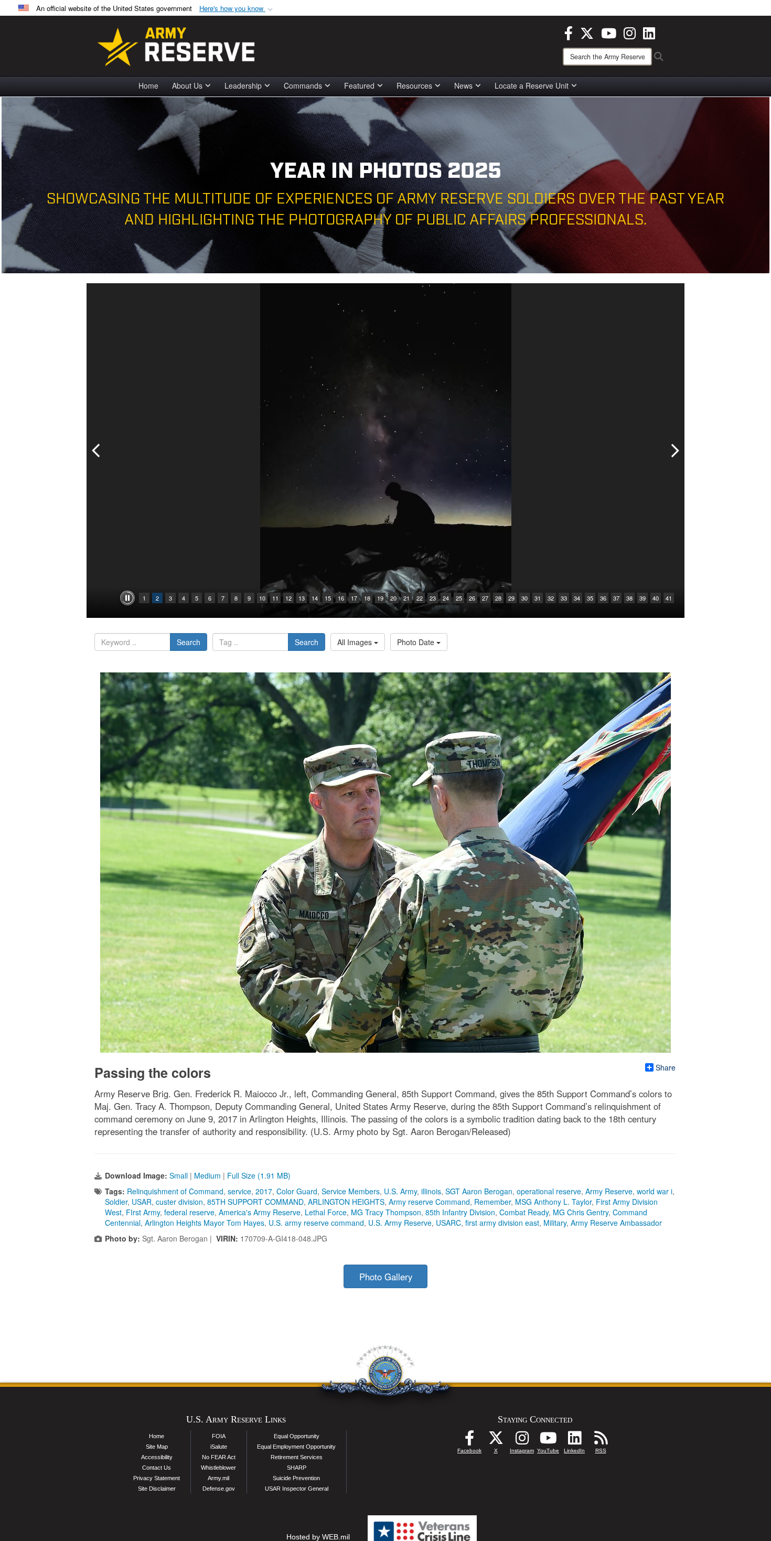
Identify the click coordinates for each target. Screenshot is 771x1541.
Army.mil (218, 1478)
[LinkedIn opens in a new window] (649, 32)
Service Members (351, 1191)
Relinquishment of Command (175, 1191)
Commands (303, 85)
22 (419, 598)
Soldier (116, 1201)
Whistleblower (218, 1467)
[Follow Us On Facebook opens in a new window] (469, 1441)
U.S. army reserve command (316, 1222)
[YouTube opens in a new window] (608, 32)
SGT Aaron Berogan (478, 1191)
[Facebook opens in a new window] (568, 32)
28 (498, 598)
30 (524, 598)
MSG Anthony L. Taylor (553, 1201)
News (463, 85)
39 (642, 598)
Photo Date (416, 642)
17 (354, 598)
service (239, 1191)
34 (577, 598)
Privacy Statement (156, 1478)
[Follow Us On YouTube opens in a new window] (548, 1441)
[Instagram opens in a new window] (630, 32)
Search (188, 642)
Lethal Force (326, 1212)
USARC (448, 1222)
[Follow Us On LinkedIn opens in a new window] (574, 1441)
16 (341, 598)
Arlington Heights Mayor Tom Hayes (204, 1222)
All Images (355, 642)
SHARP (296, 1467)
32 (551, 598)
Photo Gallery (385, 1276)
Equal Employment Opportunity (296, 1446)
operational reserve (549, 1191)
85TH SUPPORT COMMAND (255, 1201)
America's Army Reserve (260, 1212)
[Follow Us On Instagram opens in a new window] (522, 1441)
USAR (142, 1201)
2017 (263, 1191)
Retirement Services (297, 1457)
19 (380, 598)
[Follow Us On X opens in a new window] (496, 1441)
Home (148, 85)
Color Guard (296, 1191)
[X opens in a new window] (587, 32)
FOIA (219, 1436)
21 (406, 598)
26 (472, 598)
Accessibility (157, 1457)
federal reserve (189, 1212)
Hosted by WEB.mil (318, 1537)
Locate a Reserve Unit (532, 85)
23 (433, 598)
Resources (414, 85)
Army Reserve (609, 1191)
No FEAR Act (218, 1457)
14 (315, 598)
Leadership (243, 85)
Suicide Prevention (296, 1478)
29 (511, 598)
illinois (431, 1191)
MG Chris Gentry (580, 1212)
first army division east (502, 1222)
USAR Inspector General (296, 1488)
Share (666, 1067)
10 (262, 598)
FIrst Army (143, 1212)
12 (288, 598)
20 (393, 598)
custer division (179, 1201)
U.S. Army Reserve (400, 1222)
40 (655, 598)
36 (603, 598)
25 (459, 598)
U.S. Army (400, 1191)
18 (367, 598)
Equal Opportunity (296, 1436)
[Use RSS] (600, 1441)
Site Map (157, 1446)
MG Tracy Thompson (386, 1212)
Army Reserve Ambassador (616, 1222)
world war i (654, 1191)
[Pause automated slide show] (127, 598)
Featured (359, 85)
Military (554, 1222)
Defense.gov (218, 1488)
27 (485, 598)
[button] (237, 8)
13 (301, 598)
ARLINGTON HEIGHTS (346, 1201)
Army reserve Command (429, 1201)
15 (328, 598)
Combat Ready (524, 1212)
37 (616, 598)
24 (446, 598)
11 (275, 598)
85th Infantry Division (460, 1212)
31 (537, 598)
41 (669, 598)
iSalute (218, 1446)
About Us (187, 85)
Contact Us (156, 1467)
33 (564, 598)
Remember (492, 1201)
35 (590, 598)
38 (629, 598)
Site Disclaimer (157, 1488)
